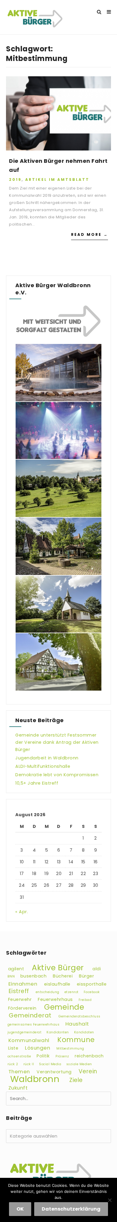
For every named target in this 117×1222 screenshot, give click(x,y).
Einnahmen (23, 983)
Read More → (89, 234)
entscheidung (47, 992)
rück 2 (13, 1064)
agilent (16, 969)
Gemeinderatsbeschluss (79, 1016)
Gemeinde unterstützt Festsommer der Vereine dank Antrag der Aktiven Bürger (57, 742)
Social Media (50, 1064)
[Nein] (109, 1200)
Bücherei (63, 976)
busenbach (33, 976)
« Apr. (21, 912)
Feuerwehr (20, 999)
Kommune (76, 1039)
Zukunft (18, 1087)
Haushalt (77, 1023)
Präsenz (62, 1056)
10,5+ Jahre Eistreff (36, 783)
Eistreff (19, 991)
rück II (28, 1064)
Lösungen (37, 1047)
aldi (96, 969)
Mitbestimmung (70, 1048)
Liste (13, 1048)
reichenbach (89, 1056)
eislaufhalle (57, 984)
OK (20, 1208)
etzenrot (71, 992)
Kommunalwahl (29, 1040)
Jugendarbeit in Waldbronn (47, 758)
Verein (88, 1071)
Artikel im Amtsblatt (57, 179)
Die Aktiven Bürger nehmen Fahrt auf (58, 165)
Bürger (86, 976)
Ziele (76, 1080)
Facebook (92, 992)
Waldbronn (35, 1079)
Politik (43, 1056)
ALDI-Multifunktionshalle (42, 766)
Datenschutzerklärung (71, 1208)
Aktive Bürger (58, 967)
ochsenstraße (19, 1056)
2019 (15, 179)
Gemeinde (64, 1007)
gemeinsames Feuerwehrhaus (34, 1024)
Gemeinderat (30, 1015)
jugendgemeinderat (25, 1032)
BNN (11, 976)
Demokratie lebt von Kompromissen (56, 775)
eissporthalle (92, 984)
